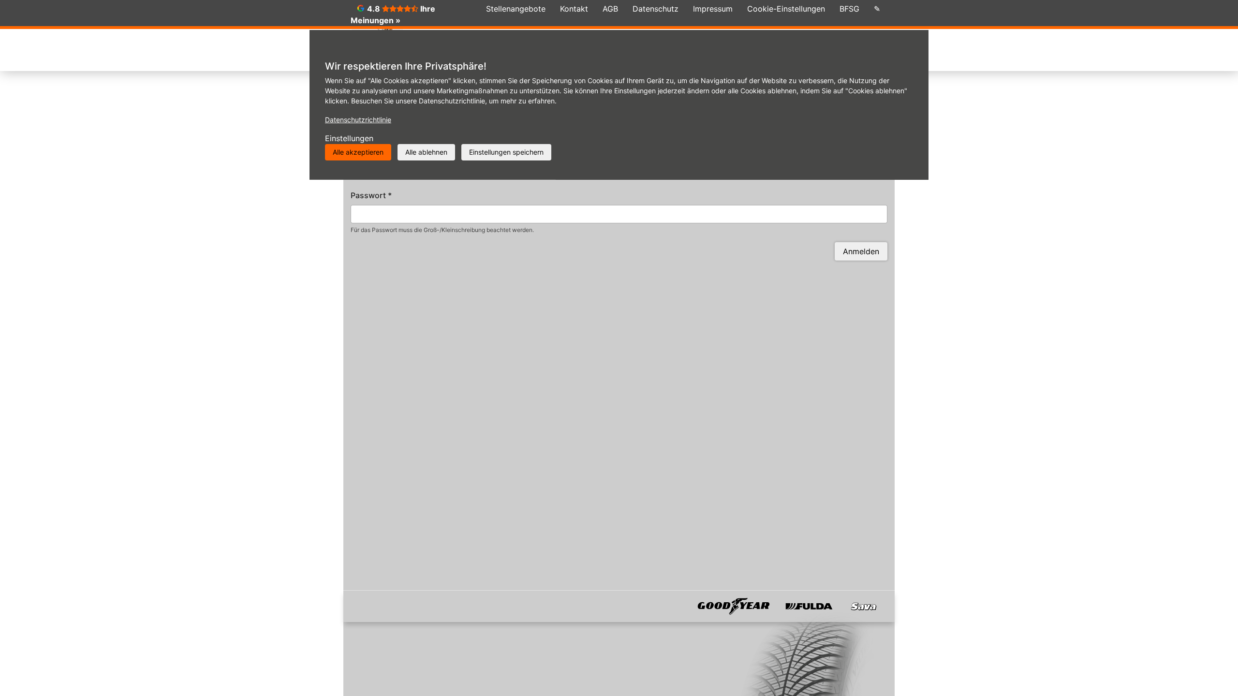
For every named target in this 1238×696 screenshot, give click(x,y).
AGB (610, 9)
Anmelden (861, 251)
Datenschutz (655, 9)
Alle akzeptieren (358, 152)
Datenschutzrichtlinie (358, 120)
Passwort (371, 195)
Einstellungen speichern (506, 152)
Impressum (713, 9)
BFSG (849, 9)
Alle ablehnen (426, 152)
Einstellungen (349, 138)
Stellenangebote (515, 9)
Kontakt (574, 9)
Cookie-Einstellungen (786, 9)
